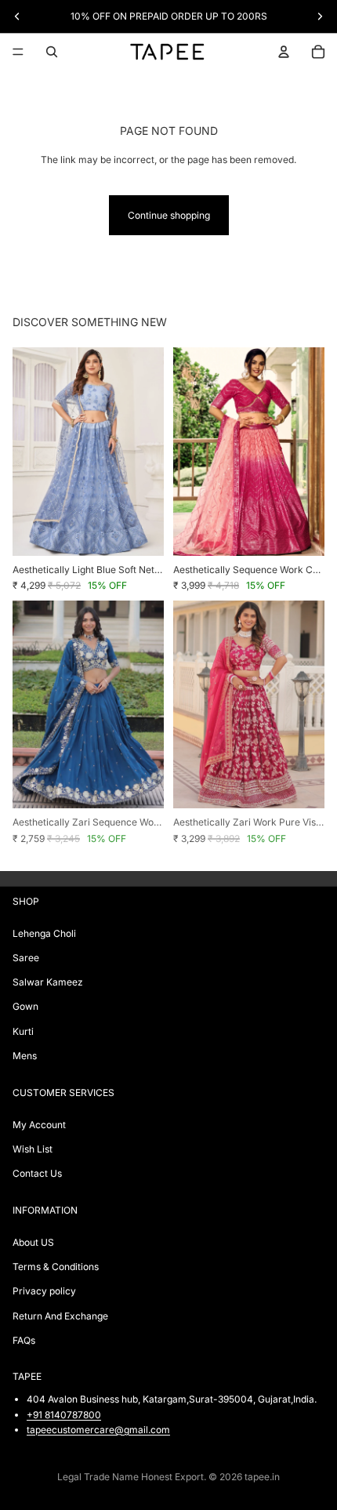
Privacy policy (44, 1291)
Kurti (23, 1030)
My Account (39, 1124)
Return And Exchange (60, 1315)
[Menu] (18, 52)
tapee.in (262, 1477)
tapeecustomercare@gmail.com (98, 1429)
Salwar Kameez (48, 982)
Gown (25, 1006)
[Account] (283, 51)
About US (33, 1242)
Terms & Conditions (56, 1266)
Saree (26, 958)
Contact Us (37, 1173)
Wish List (33, 1148)
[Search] (51, 51)
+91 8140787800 (64, 1414)
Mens (25, 1055)
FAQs (24, 1339)
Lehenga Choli (44, 932)
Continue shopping (169, 215)
